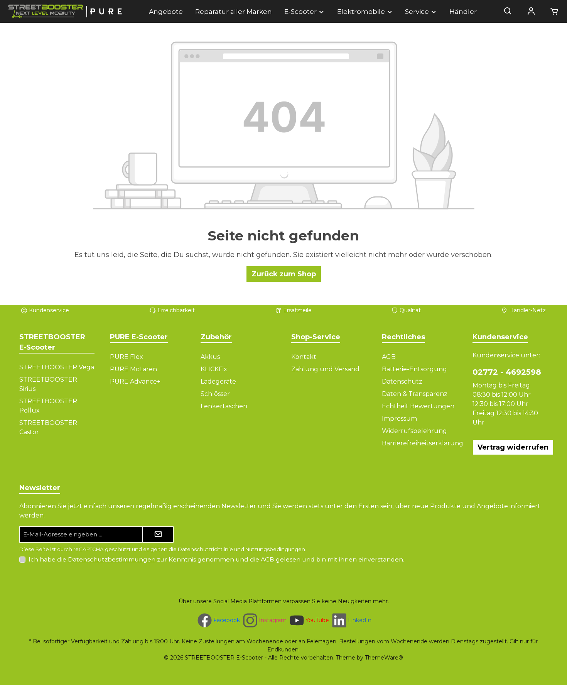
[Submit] (158, 534)
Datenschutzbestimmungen (111, 559)
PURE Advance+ (135, 381)
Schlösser (215, 393)
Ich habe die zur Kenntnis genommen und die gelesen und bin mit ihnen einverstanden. (216, 559)
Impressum (399, 418)
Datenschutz (402, 381)
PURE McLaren (133, 369)
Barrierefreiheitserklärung (422, 443)
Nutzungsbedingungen (275, 549)
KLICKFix (214, 369)
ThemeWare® (384, 657)
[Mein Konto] (531, 11)
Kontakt (303, 356)
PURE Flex (126, 356)
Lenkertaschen (224, 406)
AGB (389, 356)
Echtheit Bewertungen (418, 406)
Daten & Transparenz (414, 393)
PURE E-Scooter (139, 337)
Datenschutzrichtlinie (205, 549)
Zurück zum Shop (283, 274)
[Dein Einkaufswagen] (552, 11)
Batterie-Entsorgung (414, 369)
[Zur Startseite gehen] (65, 11)
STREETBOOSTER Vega (56, 367)
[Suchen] (508, 11)
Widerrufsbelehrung (414, 431)
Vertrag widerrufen (513, 447)
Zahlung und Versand (325, 369)
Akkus (210, 356)
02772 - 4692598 (506, 372)
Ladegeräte (218, 381)
